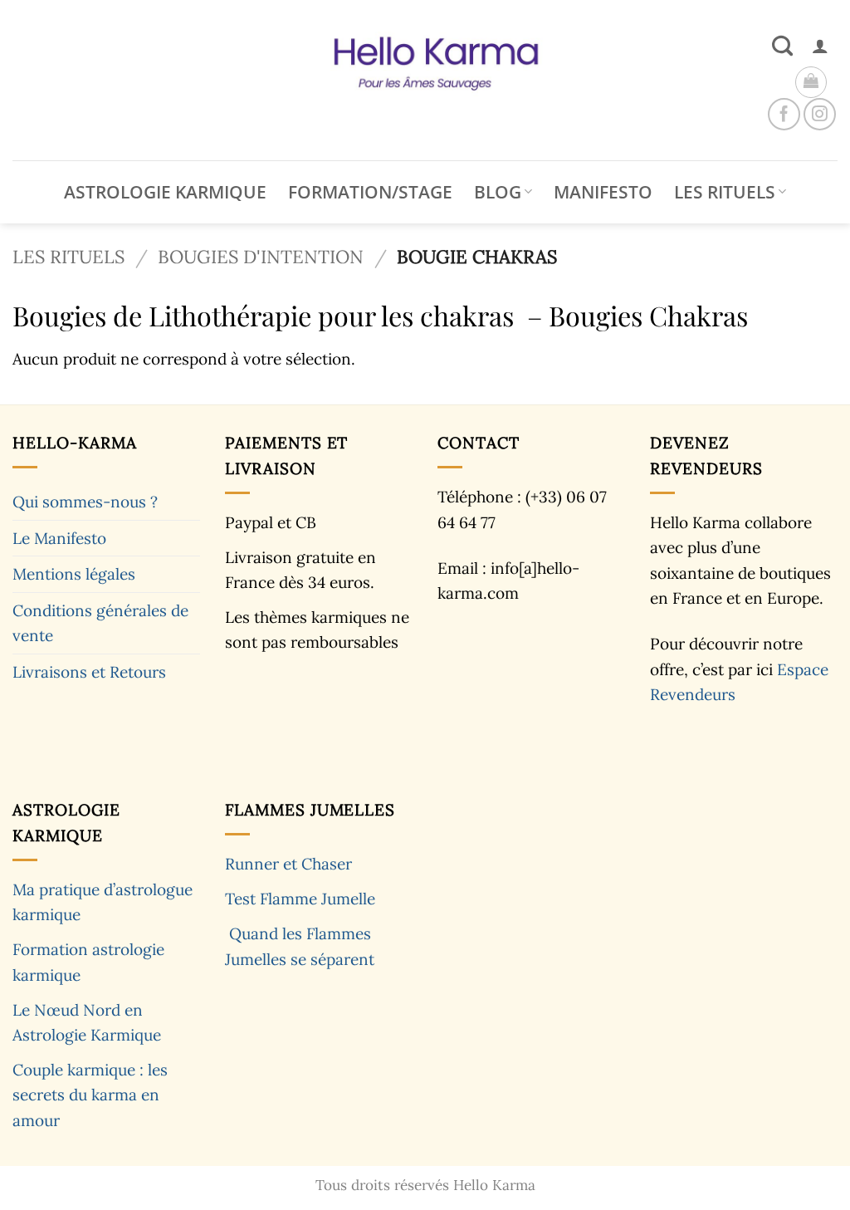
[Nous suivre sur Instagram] (820, 114)
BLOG (497, 191)
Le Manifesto (59, 538)
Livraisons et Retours (89, 672)
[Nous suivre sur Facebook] (784, 114)
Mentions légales (73, 574)
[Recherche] (782, 45)
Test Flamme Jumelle (300, 899)
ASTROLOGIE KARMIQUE (165, 191)
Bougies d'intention (261, 256)
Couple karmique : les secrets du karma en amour (90, 1095)
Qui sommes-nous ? (85, 502)
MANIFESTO (603, 191)
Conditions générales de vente (100, 622)
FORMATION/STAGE (370, 191)
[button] (820, 45)
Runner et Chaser (288, 864)
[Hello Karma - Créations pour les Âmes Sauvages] (425, 80)
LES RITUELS (724, 191)
